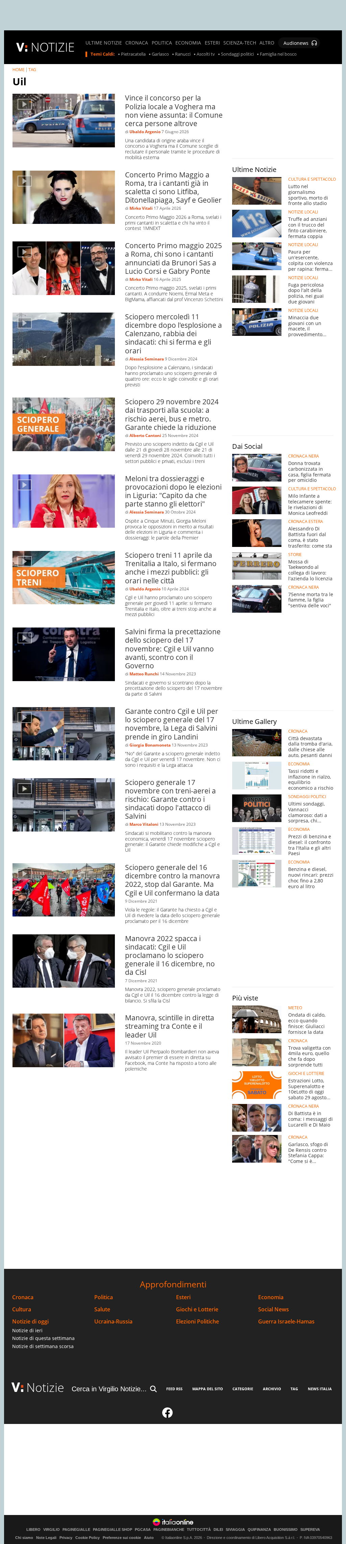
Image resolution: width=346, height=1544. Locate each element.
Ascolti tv (206, 54)
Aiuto (149, 1538)
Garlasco (160, 54)
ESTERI (212, 42)
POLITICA (162, 42)
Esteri (183, 1297)
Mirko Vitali (141, 208)
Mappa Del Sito (207, 1388)
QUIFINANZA (259, 1530)
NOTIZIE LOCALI (303, 212)
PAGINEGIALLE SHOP (112, 1530)
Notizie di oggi (30, 1321)
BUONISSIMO (286, 1530)
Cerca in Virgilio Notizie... (109, 1389)
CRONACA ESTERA (305, 521)
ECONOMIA (188, 42)
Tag (294, 1388)
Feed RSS (174, 1388)
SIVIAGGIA (235, 1530)
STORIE (295, 554)
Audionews (295, 43)
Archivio (272, 1388)
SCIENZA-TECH (239, 42)
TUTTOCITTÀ (199, 1530)
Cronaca (22, 1297)
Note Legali (46, 1538)
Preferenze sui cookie (122, 1538)
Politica (103, 1297)
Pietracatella (133, 54)
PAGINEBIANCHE (168, 1530)
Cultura (21, 1309)
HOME (19, 69)
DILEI (218, 1530)
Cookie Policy (87, 1538)
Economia (270, 1297)
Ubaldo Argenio (144, 132)
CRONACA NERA (303, 456)
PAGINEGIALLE (76, 1530)
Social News (273, 1309)
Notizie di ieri (27, 1330)
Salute (102, 1309)
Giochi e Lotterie (197, 1309)
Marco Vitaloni (143, 824)
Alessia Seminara (146, 359)
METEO (295, 1008)
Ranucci (183, 54)
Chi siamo (24, 1538)
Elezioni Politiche (197, 1321)
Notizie (45, 1387)
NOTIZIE (53, 47)
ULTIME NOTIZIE (103, 42)
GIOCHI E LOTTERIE (306, 1073)
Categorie (242, 1388)
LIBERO (33, 1530)
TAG (32, 69)
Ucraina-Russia (113, 1321)
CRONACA (136, 42)
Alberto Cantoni (145, 435)
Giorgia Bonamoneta (150, 745)
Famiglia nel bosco (278, 54)
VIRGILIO (51, 1530)
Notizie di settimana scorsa (43, 1346)
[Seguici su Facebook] (167, 1415)
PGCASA (143, 1530)
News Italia (320, 1388)
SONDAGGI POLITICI (307, 796)
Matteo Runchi (144, 674)
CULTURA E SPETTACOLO (312, 179)
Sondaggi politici (237, 54)
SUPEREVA (310, 1530)
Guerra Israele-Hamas (286, 1321)
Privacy (65, 1538)
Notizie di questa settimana (43, 1338)
